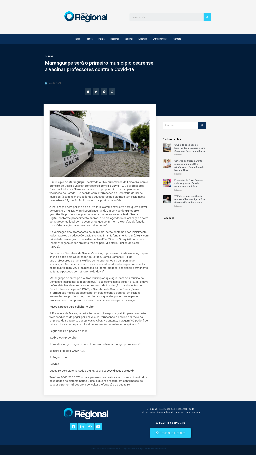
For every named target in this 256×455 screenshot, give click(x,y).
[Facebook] (73, 426)
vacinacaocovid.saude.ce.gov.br (115, 370)
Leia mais (178, 155)
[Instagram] (82, 426)
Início (77, 39)
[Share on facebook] (88, 91)
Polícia (102, 39)
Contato (177, 39)
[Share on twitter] (96, 91)
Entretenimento (160, 39)
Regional (115, 39)
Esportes (143, 39)
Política (89, 39)
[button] (170, 433)
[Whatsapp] (90, 426)
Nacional (129, 39)
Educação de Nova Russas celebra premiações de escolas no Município (188, 183)
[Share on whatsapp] (112, 91)
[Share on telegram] (104, 91)
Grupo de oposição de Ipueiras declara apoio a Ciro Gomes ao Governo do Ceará (189, 148)
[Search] (207, 17)
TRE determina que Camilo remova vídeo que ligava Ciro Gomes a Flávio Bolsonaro (189, 199)
